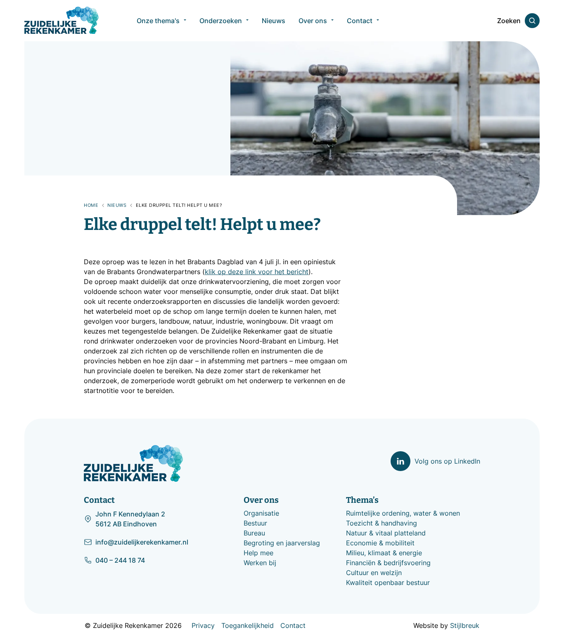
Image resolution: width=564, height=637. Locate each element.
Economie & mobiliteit (380, 543)
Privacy (203, 625)
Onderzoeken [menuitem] (220, 21)
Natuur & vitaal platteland (386, 533)
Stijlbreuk (464, 625)
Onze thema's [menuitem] (158, 21)
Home (91, 205)
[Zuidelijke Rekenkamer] (61, 20)
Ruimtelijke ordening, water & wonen (403, 513)
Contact (293, 625)
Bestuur (255, 523)
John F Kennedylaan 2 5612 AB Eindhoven (130, 519)
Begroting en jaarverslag (282, 543)
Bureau (254, 533)
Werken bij (260, 563)
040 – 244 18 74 (120, 560)
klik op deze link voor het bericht (256, 272)
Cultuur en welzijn (374, 572)
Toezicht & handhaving (381, 523)
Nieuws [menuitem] (273, 21)
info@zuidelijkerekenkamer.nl (141, 542)
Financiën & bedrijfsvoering (388, 563)
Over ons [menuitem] (313, 21)
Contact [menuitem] (359, 21)
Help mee (258, 553)
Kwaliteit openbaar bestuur (388, 582)
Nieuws (116, 205)
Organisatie (261, 513)
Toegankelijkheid (247, 625)
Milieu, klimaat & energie (384, 553)
